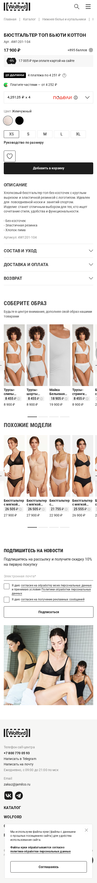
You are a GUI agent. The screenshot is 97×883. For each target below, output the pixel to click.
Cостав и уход (20, 250)
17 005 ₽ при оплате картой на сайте (41, 61)
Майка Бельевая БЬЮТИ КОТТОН (57, 392)
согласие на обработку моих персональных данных (56, 585)
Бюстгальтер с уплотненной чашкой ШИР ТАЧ (59, 503)
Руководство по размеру (24, 142)
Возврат (13, 278)
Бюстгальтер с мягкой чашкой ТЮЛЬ (14, 503)
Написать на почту (18, 764)
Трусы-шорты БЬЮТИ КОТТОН (33, 392)
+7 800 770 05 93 (17, 753)
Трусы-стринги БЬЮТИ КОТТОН (78, 392)
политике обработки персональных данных (40, 851)
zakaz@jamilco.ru (17, 784)
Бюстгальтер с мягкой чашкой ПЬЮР (82, 503)
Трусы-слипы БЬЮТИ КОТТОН (10, 392)
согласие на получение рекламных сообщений (53, 599)
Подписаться (48, 612)
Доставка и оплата (26, 264)
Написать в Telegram (20, 759)
